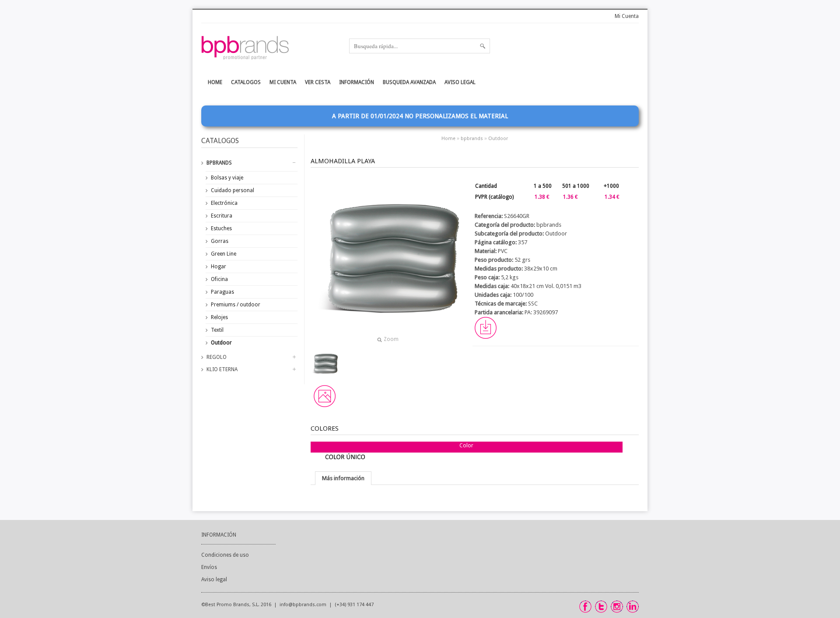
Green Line (223, 254)
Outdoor (221, 343)
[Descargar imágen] (325, 396)
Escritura (221, 216)
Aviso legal (460, 82)
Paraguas (222, 292)
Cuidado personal (232, 190)
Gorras (219, 241)
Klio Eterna (222, 369)
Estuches (221, 228)
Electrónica (224, 203)
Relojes (219, 317)
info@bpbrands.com (303, 604)
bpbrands (219, 163)
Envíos (209, 567)
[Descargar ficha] (486, 337)
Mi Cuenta (627, 16)
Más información (343, 478)
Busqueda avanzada (409, 82)
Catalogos (246, 82)
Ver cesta (317, 82)
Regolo (216, 357)
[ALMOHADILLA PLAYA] (325, 364)
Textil (217, 330)
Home (448, 138)
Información (218, 535)
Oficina (219, 279)
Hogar (218, 266)
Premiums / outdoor (235, 305)
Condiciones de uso (225, 555)
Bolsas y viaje (227, 178)
